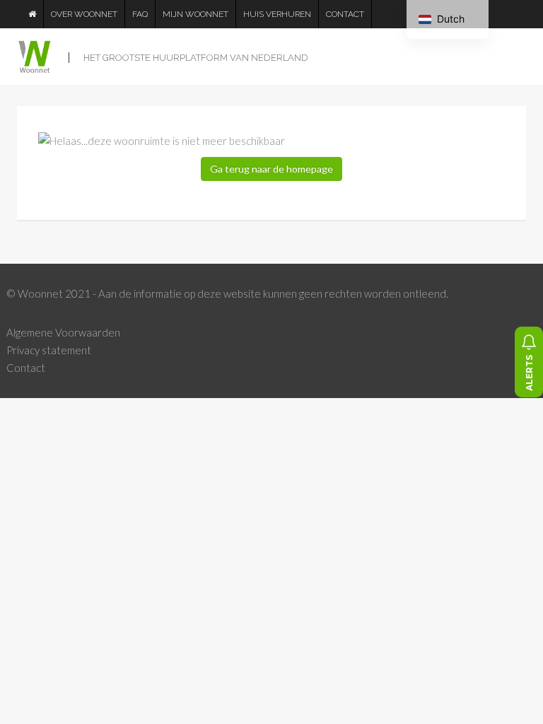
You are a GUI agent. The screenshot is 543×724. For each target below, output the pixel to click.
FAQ (140, 14)
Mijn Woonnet (195, 14)
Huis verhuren (277, 14)
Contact (345, 14)
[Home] (32, 14)
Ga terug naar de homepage (271, 169)
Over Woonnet (84, 14)
